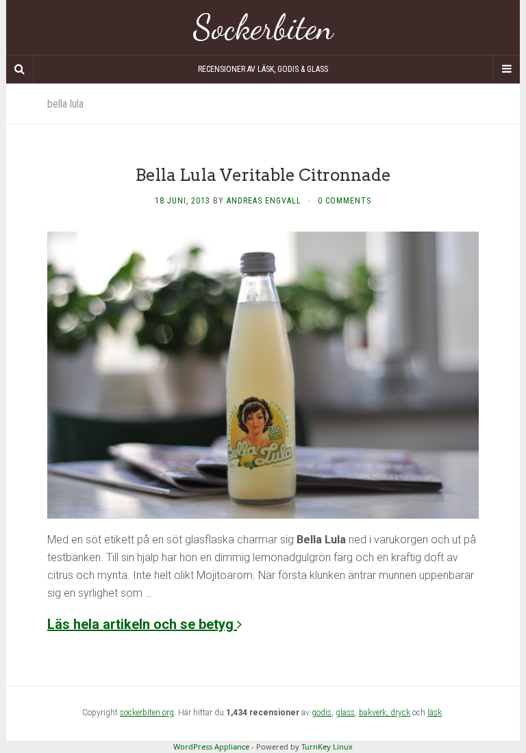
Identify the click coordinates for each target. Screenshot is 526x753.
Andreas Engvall (264, 201)
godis (321, 712)
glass (345, 712)
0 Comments (344, 201)
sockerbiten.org (147, 712)
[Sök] (20, 69)
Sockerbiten (263, 27)
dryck (400, 712)
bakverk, (374, 712)
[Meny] (506, 69)
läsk (434, 712)
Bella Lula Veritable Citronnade (263, 175)
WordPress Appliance (211, 746)
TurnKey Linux (327, 746)
